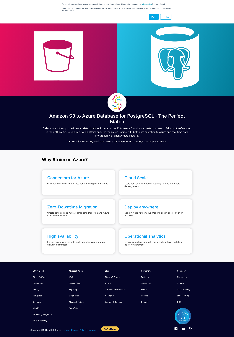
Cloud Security (183, 289)
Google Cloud (75, 283)
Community (146, 283)
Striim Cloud (38, 271)
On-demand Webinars (115, 289)
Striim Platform (39, 277)
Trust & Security (40, 320)
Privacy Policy (78, 330)
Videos (108, 283)
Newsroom (182, 277)
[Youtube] (183, 328)
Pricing (36, 289)
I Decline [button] (166, 17)
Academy (109, 296)
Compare (37, 302)
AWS (71, 277)
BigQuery (73, 289)
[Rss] (190, 328)
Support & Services (113, 302)
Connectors (38, 283)
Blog (107, 271)
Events (144, 289)
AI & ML (36, 308)
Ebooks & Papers (112, 277)
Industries (37, 296)
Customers (146, 271)
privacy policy (147, 4)
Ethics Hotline (183, 296)
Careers (180, 283)
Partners (145, 277)
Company (181, 271)
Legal (66, 330)
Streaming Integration (42, 314)
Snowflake (73, 308)
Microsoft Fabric (76, 302)
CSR (179, 302)
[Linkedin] (176, 328)
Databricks (74, 296)
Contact (144, 302)
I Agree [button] (153, 17)
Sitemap (92, 330)
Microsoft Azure (76, 271)
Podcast (144, 296)
